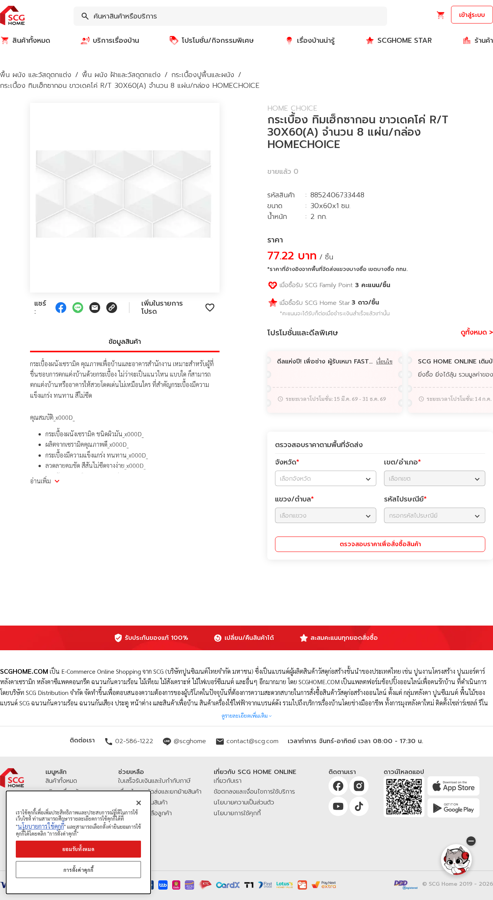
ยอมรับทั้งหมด (78, 849)
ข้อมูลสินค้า (125, 341)
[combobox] (230, 16)
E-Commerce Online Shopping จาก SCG (112, 671)
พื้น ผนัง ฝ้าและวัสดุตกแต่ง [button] (121, 74)
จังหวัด (287, 462)
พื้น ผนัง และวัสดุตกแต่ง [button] (35, 74)
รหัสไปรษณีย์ (405, 499)
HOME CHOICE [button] (292, 108)
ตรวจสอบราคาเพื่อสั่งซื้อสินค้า (380, 544)
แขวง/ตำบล (294, 499)
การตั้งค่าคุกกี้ (79, 869)
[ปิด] (138, 803)
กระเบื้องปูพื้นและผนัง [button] (202, 74)
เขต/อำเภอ (402, 462)
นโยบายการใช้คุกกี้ (41, 826)
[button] (12, 16)
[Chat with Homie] (456, 859)
